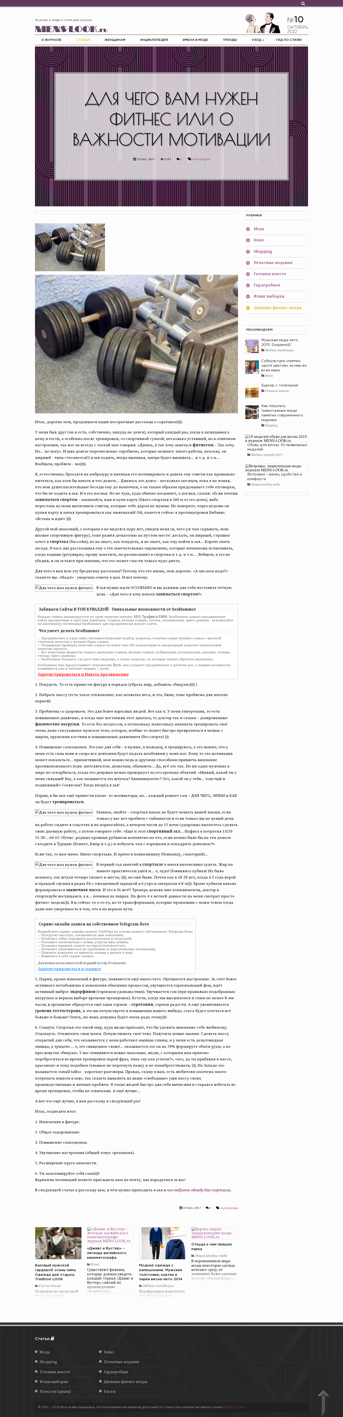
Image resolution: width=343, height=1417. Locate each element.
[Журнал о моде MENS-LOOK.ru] (71, 28)
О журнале (51, 40)
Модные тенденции (158, 1286)
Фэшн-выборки (269, 296)
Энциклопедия (154, 40)
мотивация (201, 159)
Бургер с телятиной (279, 385)
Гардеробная (267, 285)
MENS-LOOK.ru (234, 1407)
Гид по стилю (289, 40)
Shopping (263, 251)
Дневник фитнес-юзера (278, 307)
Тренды (230, 40)
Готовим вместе (270, 274)
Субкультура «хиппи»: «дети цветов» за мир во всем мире (284, 365)
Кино (94, 1264)
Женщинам (115, 40)
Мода (259, 229)
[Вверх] (323, 1403)
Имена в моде (195, 40)
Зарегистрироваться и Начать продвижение (83, 674)
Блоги (110, 1391)
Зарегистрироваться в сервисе (69, 969)
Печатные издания (273, 262)
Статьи (83, 40)
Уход (256, 40)
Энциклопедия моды (210, 1256)
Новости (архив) (55, 1391)
